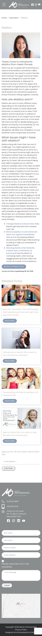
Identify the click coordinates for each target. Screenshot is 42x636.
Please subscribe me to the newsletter (15, 565)
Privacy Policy (21, 629)
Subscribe (8, 468)
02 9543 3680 (12, 501)
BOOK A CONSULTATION (14, 266)
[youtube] (39, 4)
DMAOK (34, 632)
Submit (7, 585)
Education (14, 18)
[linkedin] (18, 520)
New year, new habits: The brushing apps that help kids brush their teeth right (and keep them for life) (20, 312)
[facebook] (32, 4)
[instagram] (36, 4)
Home (4, 18)
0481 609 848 (12, 506)
